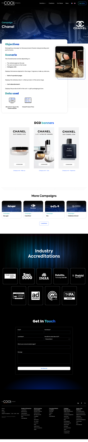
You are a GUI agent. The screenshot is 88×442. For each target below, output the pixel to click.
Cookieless (36, 416)
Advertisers (66, 416)
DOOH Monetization (80, 413)
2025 (18, 413)
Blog (22, 416)
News (67, 3)
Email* (19, 329)
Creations (51, 3)
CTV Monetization (80, 411)
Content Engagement (68, 414)
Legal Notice (36, 426)
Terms (65, 429)
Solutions (42, 3)
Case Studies (79, 421)
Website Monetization (81, 414)
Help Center (66, 424)
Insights (50, 413)
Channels (51, 411)
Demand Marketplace (81, 419)
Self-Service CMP (37, 414)
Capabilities (23, 410)
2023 (15, 413)
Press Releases (24, 418)
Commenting (66, 413)
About (3, 410)
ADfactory (36, 419)
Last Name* (21, 336)
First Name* (48, 329)
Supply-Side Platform (68, 411)
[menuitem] (72, 3)
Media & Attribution (26, 408)
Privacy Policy (67, 431)
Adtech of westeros (6, 413)
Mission (3, 408)
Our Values (60, 3)
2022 (12, 413)
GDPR (35, 429)
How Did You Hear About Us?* (52, 336)
